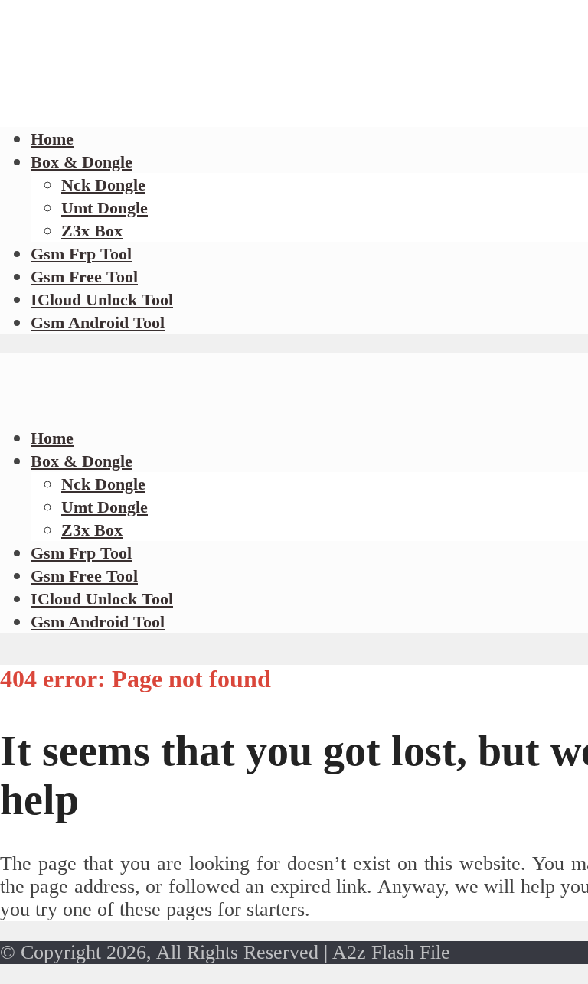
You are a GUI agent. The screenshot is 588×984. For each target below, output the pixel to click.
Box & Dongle (81, 161)
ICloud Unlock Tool (102, 299)
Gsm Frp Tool (81, 253)
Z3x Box (91, 230)
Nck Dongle (103, 184)
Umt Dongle (104, 207)
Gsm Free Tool (84, 276)
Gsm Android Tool (98, 322)
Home (52, 438)
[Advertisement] (278, 107)
